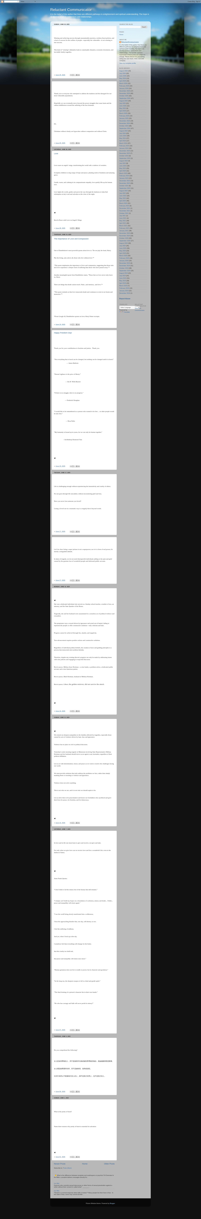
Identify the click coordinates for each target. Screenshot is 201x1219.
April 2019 (122, 283)
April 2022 (122, 201)
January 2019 (123, 290)
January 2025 (123, 118)
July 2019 (122, 275)
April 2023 (122, 171)
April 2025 (122, 111)
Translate (127, 312)
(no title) (56, 1183)
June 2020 (122, 248)
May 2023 (122, 168)
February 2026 (124, 86)
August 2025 (123, 101)
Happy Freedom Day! (63, 333)
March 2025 (123, 113)
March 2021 (123, 225)
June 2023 (122, 166)
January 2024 (123, 148)
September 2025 (124, 98)
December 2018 (124, 293)
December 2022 (124, 181)
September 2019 (124, 270)
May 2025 (122, 108)
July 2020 (122, 246)
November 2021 (124, 211)
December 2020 (124, 233)
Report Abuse (124, 299)
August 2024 (123, 131)
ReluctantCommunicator (130, 42)
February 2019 (124, 288)
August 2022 (123, 191)
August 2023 (123, 161)
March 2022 (123, 203)
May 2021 (122, 220)
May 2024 (122, 138)
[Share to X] (75, 75)
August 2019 (123, 273)
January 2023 (123, 178)
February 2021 (124, 228)
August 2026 (123, 71)
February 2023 (124, 176)
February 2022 (124, 206)
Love (56, 154)
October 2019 (123, 268)
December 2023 (124, 151)
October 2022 (123, 186)
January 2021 (123, 230)
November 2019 (124, 265)
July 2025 (122, 103)
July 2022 (122, 193)
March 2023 (123, 173)
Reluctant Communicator (71, 10)
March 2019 (123, 285)
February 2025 (124, 116)
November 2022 (124, 183)
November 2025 (124, 93)
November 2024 (124, 123)
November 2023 (124, 153)
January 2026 (123, 88)
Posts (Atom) (67, 1168)
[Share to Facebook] (77, 75)
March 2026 (123, 83)
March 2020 (123, 255)
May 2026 (122, 78)
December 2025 (124, 91)
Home (85, 1164)
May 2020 (122, 251)
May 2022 (122, 198)
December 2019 (124, 263)
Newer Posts (59, 1164)
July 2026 (122, 73)
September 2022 (124, 188)
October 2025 (123, 96)
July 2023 (122, 163)
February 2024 (124, 146)
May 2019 (122, 280)
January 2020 (123, 260)
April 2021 (122, 223)
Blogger (112, 1203)
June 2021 (122, 218)
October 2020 (123, 238)
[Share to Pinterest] (79, 75)
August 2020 (123, 243)
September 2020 (124, 241)
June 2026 (122, 76)
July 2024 (122, 133)
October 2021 (123, 213)
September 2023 (124, 158)
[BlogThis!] (73, 75)
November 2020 (124, 235)
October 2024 (123, 126)
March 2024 (123, 143)
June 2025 (122, 106)
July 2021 (122, 215)
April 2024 (122, 141)
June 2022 (122, 196)
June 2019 (122, 278)
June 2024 (122, 136)
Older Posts (109, 1164)
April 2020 (122, 253)
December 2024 (124, 121)
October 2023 (123, 156)
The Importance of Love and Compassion (71, 239)
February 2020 (124, 258)
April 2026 (122, 81)
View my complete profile (127, 63)
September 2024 (124, 128)
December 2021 (124, 208)
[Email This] (71, 75)
